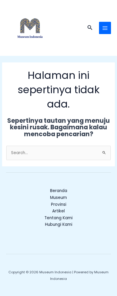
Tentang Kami (58, 218)
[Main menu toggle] (105, 28)
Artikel (58, 211)
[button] (90, 28)
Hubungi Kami (58, 224)
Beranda (58, 191)
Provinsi (58, 204)
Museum (58, 197)
